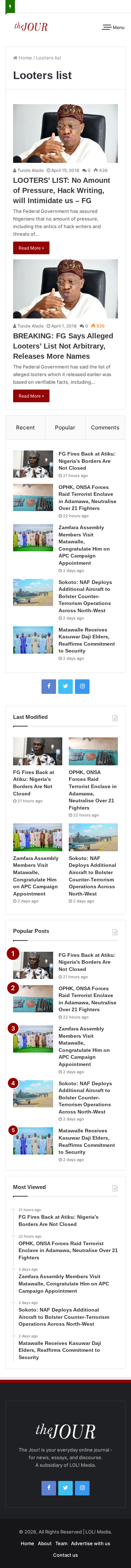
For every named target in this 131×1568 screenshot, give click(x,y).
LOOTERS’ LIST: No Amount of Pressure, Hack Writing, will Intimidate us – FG (61, 190)
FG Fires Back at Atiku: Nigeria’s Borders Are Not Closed (87, 461)
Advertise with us (90, 1543)
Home (24, 58)
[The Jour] (30, 26)
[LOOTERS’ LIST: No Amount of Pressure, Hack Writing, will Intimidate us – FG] (65, 133)
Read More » (31, 248)
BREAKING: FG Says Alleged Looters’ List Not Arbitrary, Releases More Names (63, 346)
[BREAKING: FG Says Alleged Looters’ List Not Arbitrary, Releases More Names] (65, 288)
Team (61, 1543)
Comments (105, 427)
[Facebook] (48, 686)
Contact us (65, 1555)
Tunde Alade (30, 170)
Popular (65, 427)
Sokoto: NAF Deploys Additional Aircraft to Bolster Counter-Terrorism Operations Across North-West (85, 596)
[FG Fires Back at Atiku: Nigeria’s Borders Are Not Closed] (33, 464)
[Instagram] (82, 686)
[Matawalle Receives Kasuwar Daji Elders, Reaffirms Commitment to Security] (33, 640)
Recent (25, 427)
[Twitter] (65, 686)
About (45, 1543)
